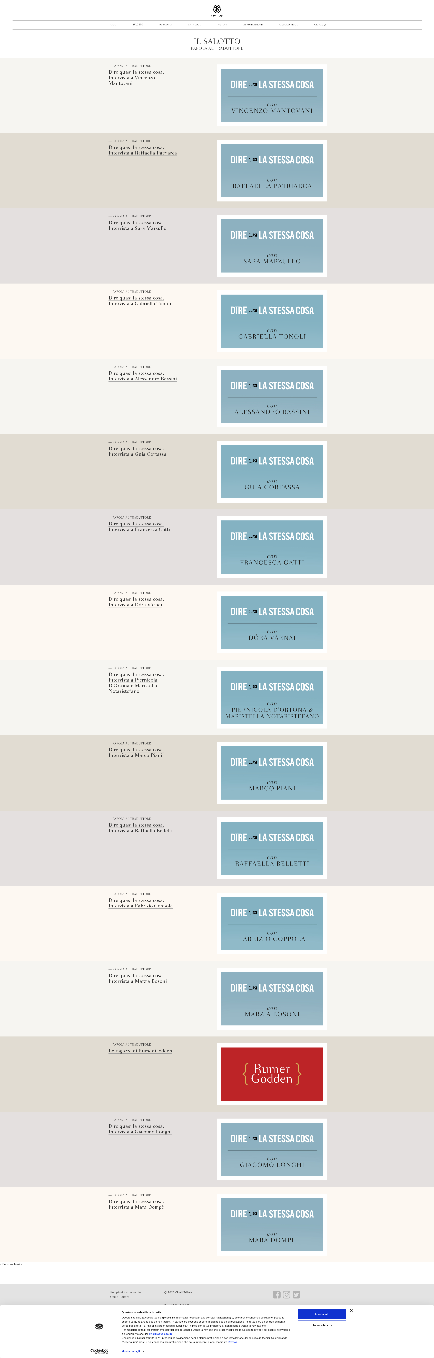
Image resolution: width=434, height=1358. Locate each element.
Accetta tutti (322, 1314)
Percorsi (165, 25)
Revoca (232, 1342)
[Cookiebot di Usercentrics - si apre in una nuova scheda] (99, 1351)
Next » (18, 1264)
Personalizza (320, 1325)
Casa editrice (288, 25)
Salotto (137, 25)
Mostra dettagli (131, 1351)
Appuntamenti (253, 25)
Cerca (318, 25)
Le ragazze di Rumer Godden (140, 1051)
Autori (222, 25)
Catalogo (195, 25)
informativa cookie (160, 1333)
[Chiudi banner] (351, 1310)
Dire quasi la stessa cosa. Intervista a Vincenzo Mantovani (136, 78)
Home (112, 25)
